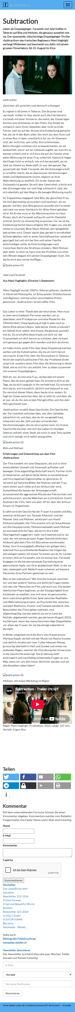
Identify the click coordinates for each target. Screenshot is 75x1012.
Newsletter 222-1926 (15, 896)
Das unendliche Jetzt (15, 888)
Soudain (7, 907)
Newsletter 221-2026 (15, 911)
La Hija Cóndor (12, 915)
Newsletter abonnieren (16, 950)
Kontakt (67, 1005)
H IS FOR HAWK (13, 919)
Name (6, 825)
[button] (11, 777)
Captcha (8, 860)
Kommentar (10, 845)
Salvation (8, 892)
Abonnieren (12, 993)
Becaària (8, 923)
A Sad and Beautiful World (18, 904)
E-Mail (7, 835)
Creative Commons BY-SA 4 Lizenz (43, 1005)
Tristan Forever (12, 900)
